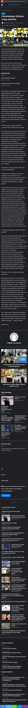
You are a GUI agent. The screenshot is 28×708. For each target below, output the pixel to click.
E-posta (3, 474)
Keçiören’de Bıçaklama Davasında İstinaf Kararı (15, 1)
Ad (2, 469)
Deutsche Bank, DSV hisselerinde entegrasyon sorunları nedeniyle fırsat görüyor (13, 595)
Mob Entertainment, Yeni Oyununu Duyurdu (14, 601)
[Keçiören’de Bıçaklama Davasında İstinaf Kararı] (7, 400)
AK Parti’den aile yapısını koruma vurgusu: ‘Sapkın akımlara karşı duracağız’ (13, 631)
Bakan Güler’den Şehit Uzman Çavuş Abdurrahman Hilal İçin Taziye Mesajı (17, 608)
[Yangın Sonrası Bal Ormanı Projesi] (6, 626)
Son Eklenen (14, 502)
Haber (9, 10)
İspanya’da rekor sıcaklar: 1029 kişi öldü (13, 557)
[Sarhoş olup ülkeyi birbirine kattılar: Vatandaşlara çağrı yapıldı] (6, 570)
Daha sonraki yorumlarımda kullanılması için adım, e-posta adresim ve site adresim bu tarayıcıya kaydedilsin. (13, 489)
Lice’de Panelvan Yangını (8, 78)
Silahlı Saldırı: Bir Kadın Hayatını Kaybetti (6, 434)
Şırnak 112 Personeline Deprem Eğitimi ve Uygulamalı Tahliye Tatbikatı (7, 418)
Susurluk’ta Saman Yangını (20, 397)
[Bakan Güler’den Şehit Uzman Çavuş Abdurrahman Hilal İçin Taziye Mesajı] (6, 608)
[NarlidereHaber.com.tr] (14, 5)
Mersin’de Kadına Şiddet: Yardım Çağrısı (18, 562)
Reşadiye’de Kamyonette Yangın (10, 83)
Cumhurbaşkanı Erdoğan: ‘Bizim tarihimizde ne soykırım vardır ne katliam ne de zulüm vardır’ (18, 587)
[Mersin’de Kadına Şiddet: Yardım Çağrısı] (6, 564)
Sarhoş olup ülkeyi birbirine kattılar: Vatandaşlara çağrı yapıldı (17, 571)
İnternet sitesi (4, 480)
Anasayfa (5, 10)
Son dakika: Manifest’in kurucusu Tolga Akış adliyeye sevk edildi (21, 427)
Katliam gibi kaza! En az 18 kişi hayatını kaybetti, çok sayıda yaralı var (20, 418)
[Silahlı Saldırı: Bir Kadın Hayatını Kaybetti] (7, 428)
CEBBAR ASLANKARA (8, 23)
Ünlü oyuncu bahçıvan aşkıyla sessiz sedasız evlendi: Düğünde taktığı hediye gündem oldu (18, 617)
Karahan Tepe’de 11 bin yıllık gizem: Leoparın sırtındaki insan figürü (11, 528)
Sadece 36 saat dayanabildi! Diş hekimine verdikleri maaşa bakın (18, 579)
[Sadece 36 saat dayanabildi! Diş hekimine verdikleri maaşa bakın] (6, 580)
